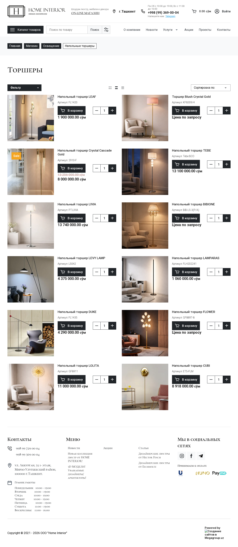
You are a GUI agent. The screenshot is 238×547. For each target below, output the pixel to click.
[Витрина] (110, 87)
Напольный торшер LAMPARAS (195, 258)
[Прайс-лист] (122, 87)
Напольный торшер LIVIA (77, 204)
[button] (25, 30)
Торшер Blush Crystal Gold (191, 96)
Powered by (212, 528)
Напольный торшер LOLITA (78, 365)
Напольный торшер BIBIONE (193, 204)
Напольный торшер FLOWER (193, 312)
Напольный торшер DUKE (77, 312)
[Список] (116, 87)
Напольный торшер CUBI (191, 365)
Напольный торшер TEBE (191, 150)
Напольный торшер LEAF (77, 96)
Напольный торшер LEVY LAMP (81, 258)
